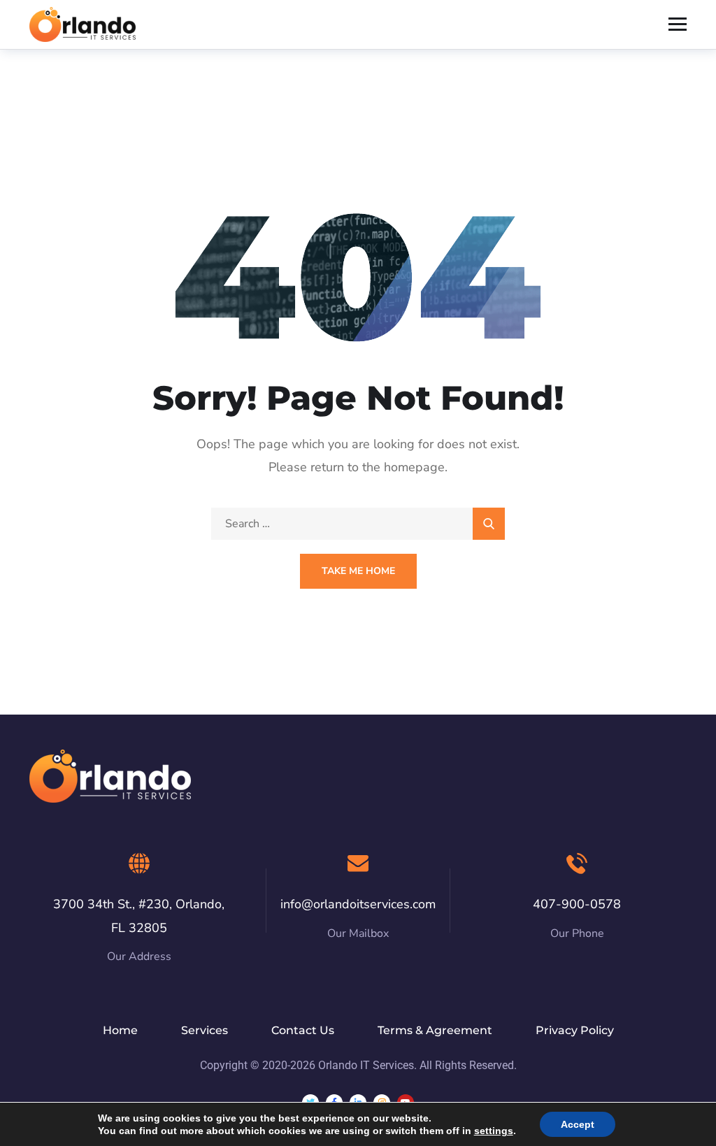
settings (493, 1130)
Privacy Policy (575, 1030)
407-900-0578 (577, 904)
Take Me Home (358, 571)
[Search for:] (358, 523)
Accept (577, 1124)
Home (120, 1030)
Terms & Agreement (435, 1030)
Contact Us (302, 1030)
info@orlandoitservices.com (358, 904)
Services (204, 1030)
